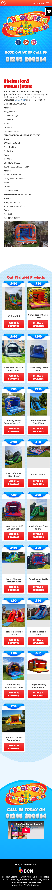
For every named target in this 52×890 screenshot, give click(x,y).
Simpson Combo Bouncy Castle (14, 739)
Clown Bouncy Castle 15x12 (38, 316)
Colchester (37, 876)
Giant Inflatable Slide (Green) (14, 474)
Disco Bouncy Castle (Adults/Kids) (13, 369)
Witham (36, 885)
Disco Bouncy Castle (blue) (38, 369)
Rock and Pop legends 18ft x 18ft (13, 686)
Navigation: (38, 3)
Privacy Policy (36, 879)
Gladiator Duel (38, 474)
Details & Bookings (13, 324)
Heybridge (16, 879)
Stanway (32, 882)
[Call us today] (26, 60)
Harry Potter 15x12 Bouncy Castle (14, 527)
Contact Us (20, 100)
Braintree (15, 876)
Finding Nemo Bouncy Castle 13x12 (14, 422)
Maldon (25, 879)
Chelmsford (26, 876)
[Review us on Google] (26, 42)
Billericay (6, 876)
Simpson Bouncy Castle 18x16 (38, 686)
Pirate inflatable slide (38, 633)
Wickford (28, 885)
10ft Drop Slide (14, 316)
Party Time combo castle (14, 633)
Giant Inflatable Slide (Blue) (38, 422)
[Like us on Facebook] (18, 42)
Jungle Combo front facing (38, 527)
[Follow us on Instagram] (34, 42)
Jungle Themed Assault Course (13, 580)
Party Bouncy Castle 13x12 (38, 580)
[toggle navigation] (47, 3)
